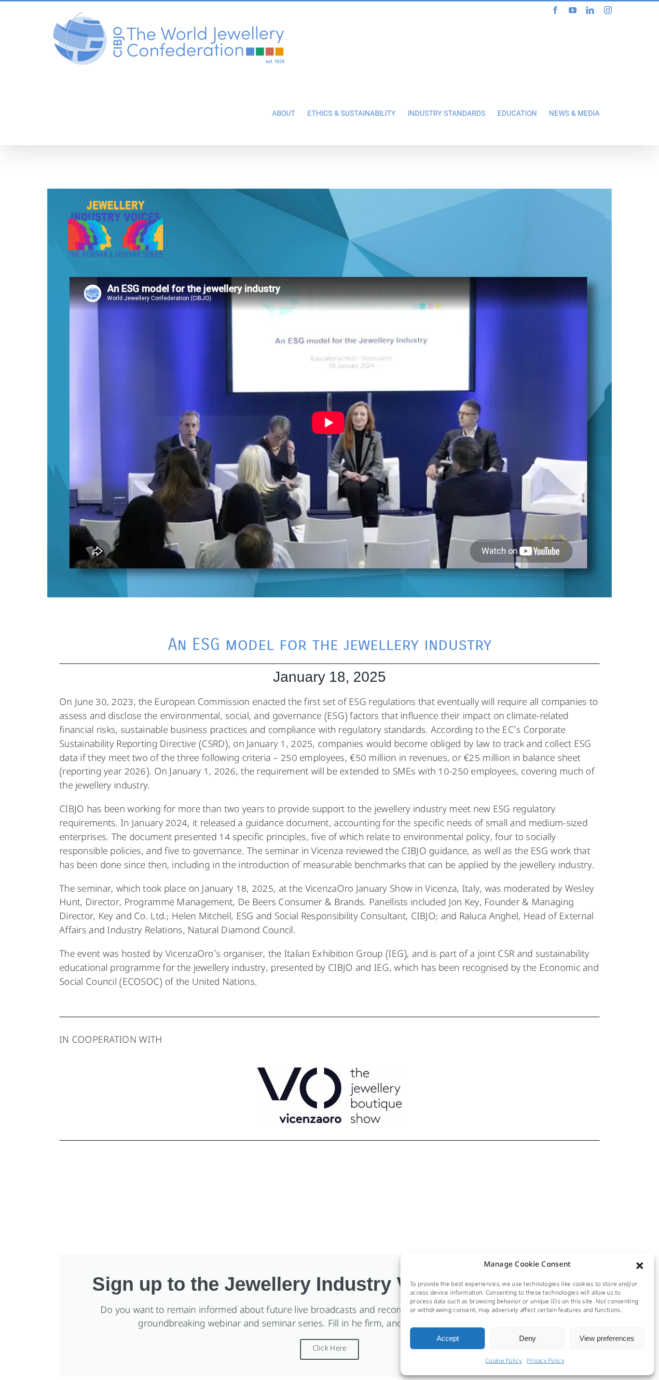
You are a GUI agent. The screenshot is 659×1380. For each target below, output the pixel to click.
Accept (448, 1338)
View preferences (606, 1338)
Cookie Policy (503, 1362)
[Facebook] (555, 10)
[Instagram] (608, 10)
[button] (640, 1265)
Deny (527, 1338)
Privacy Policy (545, 1362)
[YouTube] (573, 10)
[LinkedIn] (590, 10)
